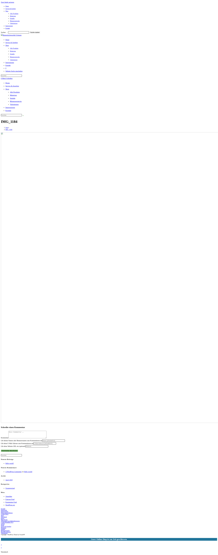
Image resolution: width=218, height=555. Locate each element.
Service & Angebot (10, 9)
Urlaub (3, 524)
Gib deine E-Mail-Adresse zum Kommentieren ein (17, 443)
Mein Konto (4, 519)
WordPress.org (10, 505)
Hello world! (9, 463)
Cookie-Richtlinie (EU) (7, 522)
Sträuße (12, 18)
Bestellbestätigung (6, 532)
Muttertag (13, 16)
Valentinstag (13, 23)
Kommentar (5, 438)
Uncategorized (10, 488)
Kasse (2, 518)
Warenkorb (4, 517)
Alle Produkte (14, 13)
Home (7, 6)
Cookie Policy (5, 514)
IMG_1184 (8, 129)
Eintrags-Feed (9, 499)
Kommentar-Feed (11, 502)
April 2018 (8, 480)
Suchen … (4, 32)
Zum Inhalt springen (7, 2)
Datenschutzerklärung (7, 513)
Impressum (4, 510)
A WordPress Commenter (13, 472)
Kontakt (7, 28)
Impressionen (9, 26)
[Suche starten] (23, 115)
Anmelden (8, 496)
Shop (6, 11)
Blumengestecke (15, 21)
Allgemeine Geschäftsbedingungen (10, 521)
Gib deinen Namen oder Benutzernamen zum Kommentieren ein (21, 440)
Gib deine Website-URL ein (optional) (13, 446)
